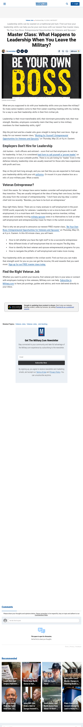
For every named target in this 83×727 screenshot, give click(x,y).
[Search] (67, 4)
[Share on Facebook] (59, 51)
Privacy (72, 646)
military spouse (38, 216)
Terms (67, 646)
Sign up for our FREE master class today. (27, 264)
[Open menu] (4, 4)
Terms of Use (41, 372)
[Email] (67, 51)
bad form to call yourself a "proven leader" (57, 154)
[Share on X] (63, 51)
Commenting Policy (41, 615)
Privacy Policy (55, 372)
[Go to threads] (18, 51)
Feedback (78, 646)
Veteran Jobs (30, 20)
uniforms (39, 174)
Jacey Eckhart (12, 51)
